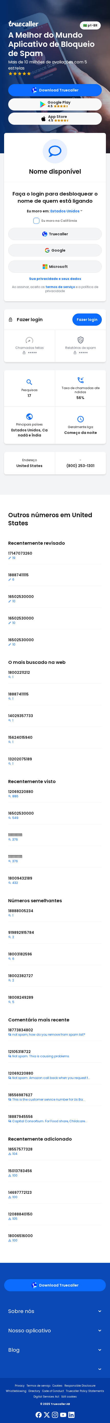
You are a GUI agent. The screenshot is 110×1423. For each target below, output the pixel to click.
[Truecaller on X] (47, 1415)
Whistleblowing (16, 1391)
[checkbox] (55, 1311)
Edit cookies (69, 1396)
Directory (34, 1391)
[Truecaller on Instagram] (55, 1415)
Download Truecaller (59, 90)
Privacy (20, 1385)
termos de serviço (60, 287)
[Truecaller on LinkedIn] (71, 1415)
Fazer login (87, 319)
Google (58, 250)
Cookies (57, 1385)
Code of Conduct (53, 1391)
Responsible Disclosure (79, 1385)
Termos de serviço (38, 1385)
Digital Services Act (46, 1396)
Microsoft (58, 266)
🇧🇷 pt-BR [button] (90, 25)
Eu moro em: (53, 211)
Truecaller (58, 234)
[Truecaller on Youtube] (63, 1415)
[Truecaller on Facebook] (39, 1415)
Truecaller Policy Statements (85, 1391)
